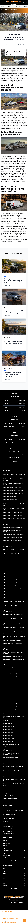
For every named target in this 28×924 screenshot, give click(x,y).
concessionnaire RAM (10, 72)
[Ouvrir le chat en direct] (23, 920)
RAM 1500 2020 (6, 111)
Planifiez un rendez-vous (8, 839)
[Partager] (25, 10)
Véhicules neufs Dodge (8, 732)
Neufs (2, 6)
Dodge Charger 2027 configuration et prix (12, 521)
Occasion (9, 6)
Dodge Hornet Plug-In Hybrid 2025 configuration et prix (11, 551)
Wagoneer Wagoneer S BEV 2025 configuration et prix (10, 790)
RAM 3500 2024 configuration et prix (11, 699)
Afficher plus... (13, 866)
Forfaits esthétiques (7, 837)
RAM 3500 (20, 172)
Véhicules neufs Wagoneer (9, 744)
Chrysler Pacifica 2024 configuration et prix (13, 493)
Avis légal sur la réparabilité (9, 829)
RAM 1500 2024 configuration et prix (11, 672)
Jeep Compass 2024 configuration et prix (12, 581)
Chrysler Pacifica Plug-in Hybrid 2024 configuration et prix (11, 506)
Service (24, 6)
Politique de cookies (7, 921)
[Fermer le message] (24, 50)
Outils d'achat (6, 806)
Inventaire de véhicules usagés (10, 804)
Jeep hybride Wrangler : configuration (12, 669)
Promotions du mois (7, 813)
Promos (17, 6)
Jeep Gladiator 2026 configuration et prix (12, 596)
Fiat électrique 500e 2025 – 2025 (10, 566)
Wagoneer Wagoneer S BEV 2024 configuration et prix (10, 786)
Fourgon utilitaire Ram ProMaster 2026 (12, 575)
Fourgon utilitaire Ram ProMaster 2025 (12, 572)
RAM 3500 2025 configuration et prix (11, 702)
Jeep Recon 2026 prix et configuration (12, 646)
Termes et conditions (7, 917)
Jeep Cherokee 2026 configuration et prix (12, 578)
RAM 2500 (17, 167)
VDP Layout (5, 726)
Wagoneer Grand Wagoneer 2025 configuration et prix (11, 755)
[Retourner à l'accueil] (1, 9)
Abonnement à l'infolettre (9, 820)
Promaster (4, 220)
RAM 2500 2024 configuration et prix (11, 690)
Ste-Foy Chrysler (12, 44)
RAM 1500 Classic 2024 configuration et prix (13, 681)
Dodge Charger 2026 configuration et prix (12, 518)
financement (6, 77)
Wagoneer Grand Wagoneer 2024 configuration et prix (11, 751)
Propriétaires (6, 809)
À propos (5, 799)
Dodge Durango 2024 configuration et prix (13, 533)
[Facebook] (9, 455)
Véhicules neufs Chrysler (8, 729)
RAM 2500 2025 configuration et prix (11, 693)
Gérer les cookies (17, 921)
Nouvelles (13, 42)
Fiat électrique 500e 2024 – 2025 (10, 563)
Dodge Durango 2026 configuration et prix (13, 540)
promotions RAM (18, 73)
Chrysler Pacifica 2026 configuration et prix (13, 499)
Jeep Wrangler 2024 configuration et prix (12, 662)
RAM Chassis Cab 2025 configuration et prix (13, 711)
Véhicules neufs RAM (8, 741)
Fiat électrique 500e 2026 (9, 569)
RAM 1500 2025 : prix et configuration (11, 675)
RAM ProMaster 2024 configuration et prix (12, 714)
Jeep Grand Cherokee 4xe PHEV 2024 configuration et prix (11, 616)
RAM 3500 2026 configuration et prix (11, 705)
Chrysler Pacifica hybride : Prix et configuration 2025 (10, 510)
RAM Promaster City (8, 216)
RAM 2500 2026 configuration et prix (11, 696)
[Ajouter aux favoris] (22, 10)
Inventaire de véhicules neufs (10, 801)
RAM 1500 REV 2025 (7, 684)
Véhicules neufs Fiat (7, 735)
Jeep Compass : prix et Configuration (11, 584)
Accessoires (5, 827)
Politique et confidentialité (8, 919)
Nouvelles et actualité (8, 811)
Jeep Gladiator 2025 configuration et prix (12, 593)
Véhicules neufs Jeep (8, 738)
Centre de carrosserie (8, 832)
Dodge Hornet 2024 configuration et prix (12, 543)
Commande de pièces (8, 834)
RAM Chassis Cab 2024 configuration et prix (13, 708)
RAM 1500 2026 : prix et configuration (11, 678)
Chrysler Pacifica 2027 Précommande (12, 502)
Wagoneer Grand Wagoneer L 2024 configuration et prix (11, 759)
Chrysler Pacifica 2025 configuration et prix (13, 496)
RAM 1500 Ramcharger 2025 (9, 687)
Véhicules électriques (8, 747)
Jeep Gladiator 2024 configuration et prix (12, 590)
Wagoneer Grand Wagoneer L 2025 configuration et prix (11, 764)
